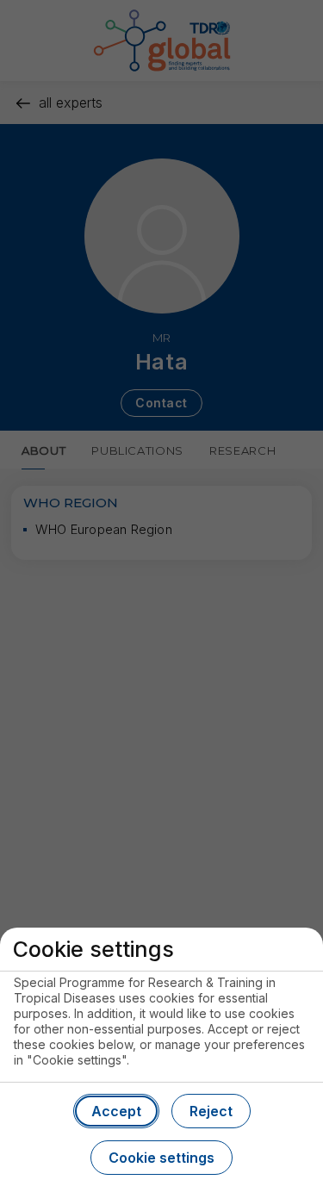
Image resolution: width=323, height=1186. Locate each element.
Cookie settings (161, 1157)
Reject (211, 1111)
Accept (116, 1111)
